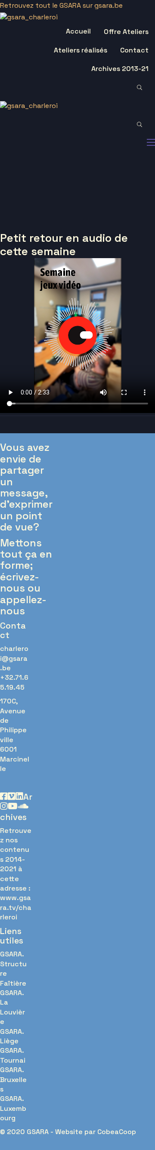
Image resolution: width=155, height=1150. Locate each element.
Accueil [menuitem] (78, 31)
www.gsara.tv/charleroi (15, 907)
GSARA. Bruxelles (13, 1079)
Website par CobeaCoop (95, 1131)
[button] (144, 87)
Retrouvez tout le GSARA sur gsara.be (61, 5)
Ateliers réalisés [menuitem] (80, 50)
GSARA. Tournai (12, 1055)
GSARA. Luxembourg (13, 1108)
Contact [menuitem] (134, 50)
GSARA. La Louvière (12, 1007)
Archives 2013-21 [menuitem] (120, 68)
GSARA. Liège (12, 1036)
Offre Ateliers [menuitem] (126, 31)
